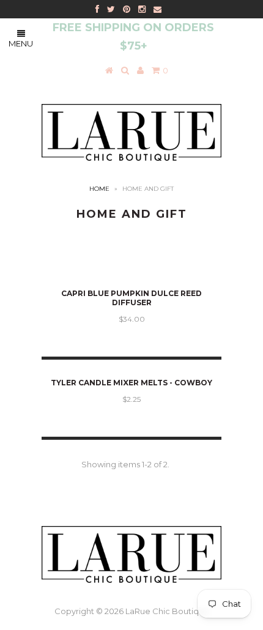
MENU (21, 43)
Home (99, 189)
